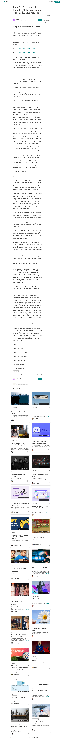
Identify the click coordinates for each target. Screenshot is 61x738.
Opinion (34, 687)
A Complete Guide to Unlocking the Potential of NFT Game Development (19, 537)
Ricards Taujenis (16, 703)
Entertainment (16, 371)
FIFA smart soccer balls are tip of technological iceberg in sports (20, 666)
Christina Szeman (37, 605)
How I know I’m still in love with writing (40, 629)
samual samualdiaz (17, 545)
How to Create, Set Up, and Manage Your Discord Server (39, 442)
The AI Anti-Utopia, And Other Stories (40, 410)
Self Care (13, 440)
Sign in (51, 1)
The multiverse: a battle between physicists (40, 659)
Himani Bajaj (36, 576)
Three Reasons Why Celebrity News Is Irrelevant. (19, 727)
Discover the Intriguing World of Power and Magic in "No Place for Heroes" (20, 411)
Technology (35, 407)
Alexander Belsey (16, 451)
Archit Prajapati (37, 514)
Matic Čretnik (36, 699)
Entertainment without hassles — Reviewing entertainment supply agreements (40, 474)
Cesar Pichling (16, 643)
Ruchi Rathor (15, 611)
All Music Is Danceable (38, 598)
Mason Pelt (36, 418)
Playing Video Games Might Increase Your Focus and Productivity (18, 570)
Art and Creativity (36, 719)
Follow (40, 379)
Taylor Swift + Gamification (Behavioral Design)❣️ (18, 635)
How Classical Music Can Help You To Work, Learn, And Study (19, 444)
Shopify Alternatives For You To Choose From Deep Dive (40, 507)
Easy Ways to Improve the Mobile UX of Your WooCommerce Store (20, 504)
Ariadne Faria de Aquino (38, 544)
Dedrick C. (36, 730)
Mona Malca (36, 636)
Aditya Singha (36, 483)
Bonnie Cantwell (16, 578)
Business (13, 598)
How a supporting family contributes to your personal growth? (18, 603)
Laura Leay (36, 667)
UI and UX (34, 564)
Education (34, 656)
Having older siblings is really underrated (19, 475)
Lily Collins (15, 420)
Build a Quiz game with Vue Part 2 (18, 698)
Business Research (15, 723)
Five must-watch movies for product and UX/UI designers (39, 568)
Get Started (57, 1)
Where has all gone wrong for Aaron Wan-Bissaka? (39, 691)
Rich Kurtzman (16, 674)
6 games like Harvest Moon (39, 537)
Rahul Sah (35, 450)
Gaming (13, 565)
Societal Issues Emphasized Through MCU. (39, 722)
